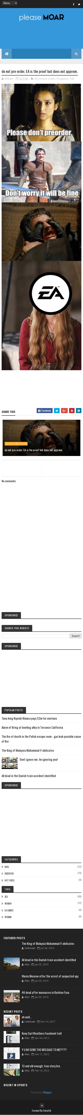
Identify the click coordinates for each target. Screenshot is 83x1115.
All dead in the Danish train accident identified (29, 775)
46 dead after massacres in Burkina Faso (45, 992)
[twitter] (79, 4)
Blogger (47, 1092)
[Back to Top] (42, 1105)
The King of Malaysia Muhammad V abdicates (28, 750)
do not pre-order (45, 78)
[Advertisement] (41, 575)
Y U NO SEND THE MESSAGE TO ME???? (44, 1049)
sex (6, 896)
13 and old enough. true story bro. (41, 1066)
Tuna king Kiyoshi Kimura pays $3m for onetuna (29, 718)
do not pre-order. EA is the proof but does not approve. (34, 450)
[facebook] (74, 4)
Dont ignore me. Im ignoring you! (39, 759)
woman (8, 917)
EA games (62, 78)
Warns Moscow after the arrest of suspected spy (50, 976)
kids (7, 866)
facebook (9, 873)
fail (72, 78)
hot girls (9, 880)
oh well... (26, 1017)
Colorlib (47, 1110)
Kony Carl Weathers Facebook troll (41, 1033)
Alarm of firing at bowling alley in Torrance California (32, 727)
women (8, 903)
